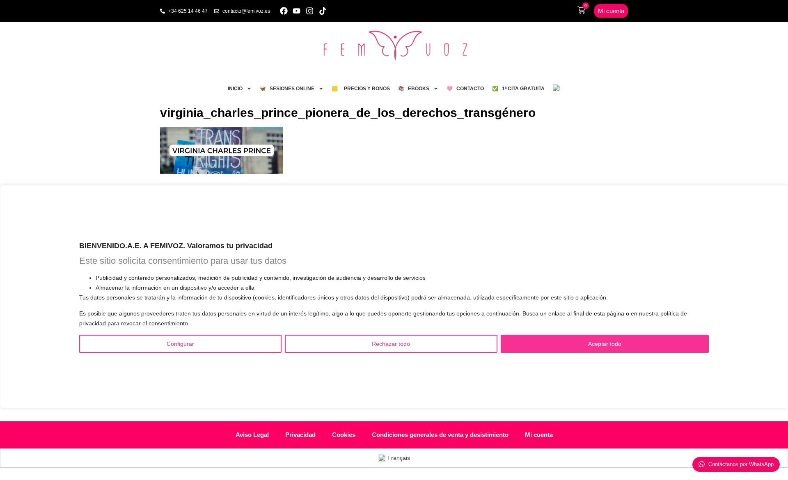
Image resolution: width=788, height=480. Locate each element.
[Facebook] (283, 10)
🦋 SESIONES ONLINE (287, 88)
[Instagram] (309, 10)
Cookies (343, 434)
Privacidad (300, 434)
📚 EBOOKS (413, 88)
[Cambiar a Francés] (556, 88)
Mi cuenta (539, 434)
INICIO (235, 88)
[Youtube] (296, 10)
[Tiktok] (322, 10)
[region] (394, 296)
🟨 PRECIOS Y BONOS (361, 88)
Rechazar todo (391, 343)
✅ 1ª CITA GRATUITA (518, 88)
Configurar (180, 343)
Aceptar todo (604, 343)
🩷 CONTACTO (465, 88)
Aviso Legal (252, 434)
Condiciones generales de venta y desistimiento (440, 434)
